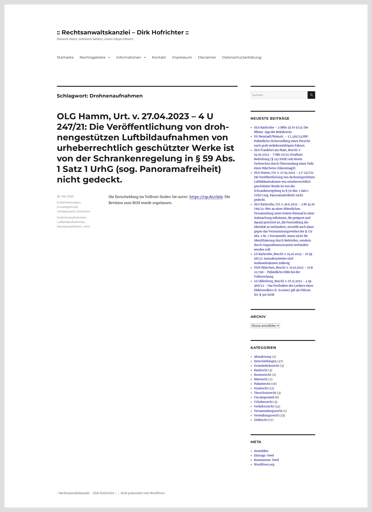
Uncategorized (67, 207)
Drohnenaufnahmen (71, 217)
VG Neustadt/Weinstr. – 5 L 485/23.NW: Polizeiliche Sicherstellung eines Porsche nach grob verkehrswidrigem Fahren (282, 141)
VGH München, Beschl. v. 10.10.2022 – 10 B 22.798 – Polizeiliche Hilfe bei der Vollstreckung (283, 272)
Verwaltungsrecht (266, 415)
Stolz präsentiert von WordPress (143, 493)
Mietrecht (261, 379)
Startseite (65, 57)
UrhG (86, 226)
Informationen (128, 57)
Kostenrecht (262, 375)
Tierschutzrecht (265, 393)
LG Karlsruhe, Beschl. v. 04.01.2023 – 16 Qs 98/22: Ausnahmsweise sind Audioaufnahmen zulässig (283, 258)
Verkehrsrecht (264, 406)
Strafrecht (261, 388)
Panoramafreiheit (69, 226)
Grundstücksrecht (266, 366)
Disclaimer (207, 57)
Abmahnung (262, 357)
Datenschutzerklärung (241, 57)
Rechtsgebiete (92, 57)
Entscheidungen (69, 202)
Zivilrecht (83, 211)
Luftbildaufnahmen (71, 222)
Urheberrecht (66, 211)
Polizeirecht (262, 384)
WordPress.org (264, 464)
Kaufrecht (261, 370)
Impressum (182, 57)
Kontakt (159, 57)
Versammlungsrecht (268, 411)
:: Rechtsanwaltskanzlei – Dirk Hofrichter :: (123, 32)
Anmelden (261, 451)
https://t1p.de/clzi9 (206, 197)
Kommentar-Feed (266, 460)
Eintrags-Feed (264, 455)
